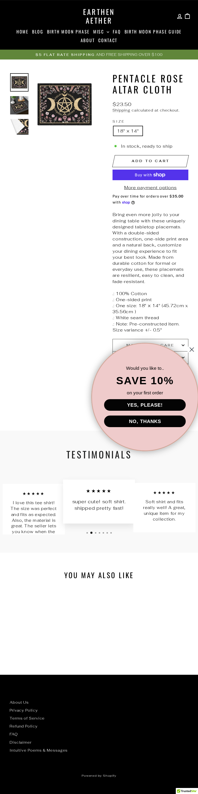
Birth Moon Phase (68, 31)
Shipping (121, 110)
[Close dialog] (186, 349)
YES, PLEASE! (139, 405)
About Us (19, 702)
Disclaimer (21, 742)
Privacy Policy (24, 710)
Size (119, 121)
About (88, 40)
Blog (37, 31)
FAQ (117, 31)
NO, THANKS (140, 421)
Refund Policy (24, 726)
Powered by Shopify (99, 776)
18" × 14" (128, 131)
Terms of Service (27, 718)
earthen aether (99, 16)
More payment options (150, 187)
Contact (107, 40)
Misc (99, 31)
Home (22, 31)
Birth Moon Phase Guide (153, 31)
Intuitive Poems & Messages (39, 750)
